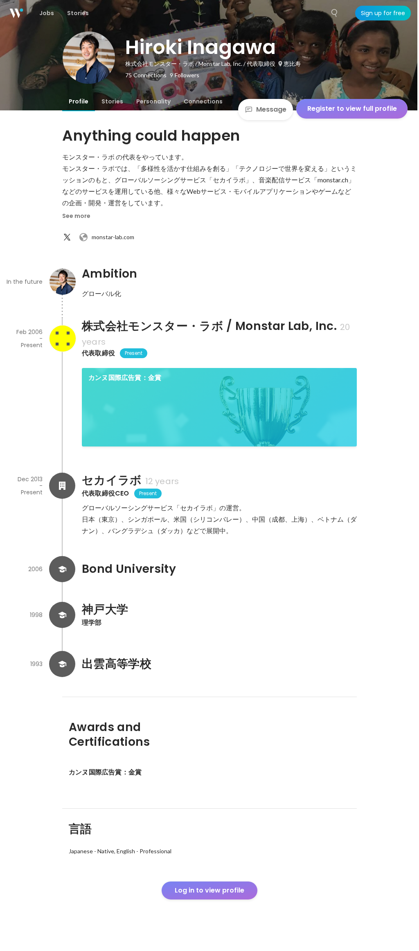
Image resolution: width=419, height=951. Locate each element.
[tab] (78, 101)
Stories (112, 101)
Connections (203, 101)
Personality (153, 101)
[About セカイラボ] (62, 486)
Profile (78, 101)
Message (271, 109)
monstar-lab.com (113, 236)
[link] (219, 407)
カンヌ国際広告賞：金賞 (124, 377)
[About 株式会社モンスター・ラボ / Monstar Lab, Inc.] (62, 338)
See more (76, 216)
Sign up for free (383, 13)
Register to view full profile (352, 108)
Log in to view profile (209, 890)
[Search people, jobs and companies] (335, 13)
